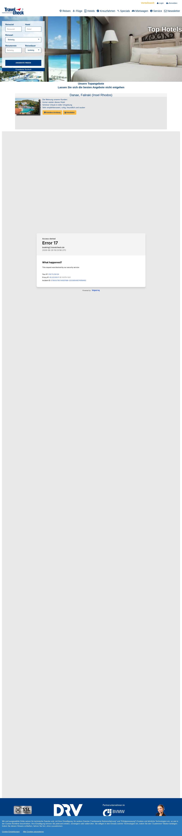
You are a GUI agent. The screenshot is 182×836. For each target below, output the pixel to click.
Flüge (78, 10)
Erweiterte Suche (23, 69)
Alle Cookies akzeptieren (33, 832)
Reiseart (9, 35)
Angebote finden (23, 63)
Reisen (66, 10)
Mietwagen (141, 10)
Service (157, 10)
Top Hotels (165, 29)
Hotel (27, 24)
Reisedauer (30, 46)
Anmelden (172, 3)
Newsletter (173, 10)
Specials (124, 10)
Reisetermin (11, 46)
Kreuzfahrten (107, 10)
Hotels (90, 10)
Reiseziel (9, 24)
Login (161, 3)
